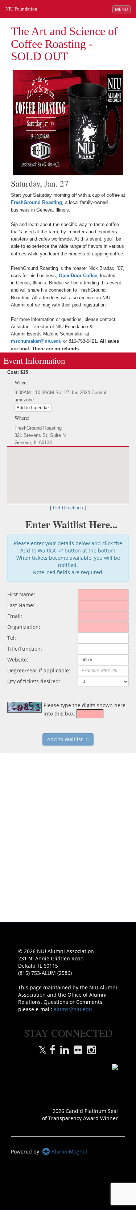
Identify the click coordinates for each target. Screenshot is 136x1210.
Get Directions (68, 507)
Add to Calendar (33, 407)
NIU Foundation (21, 9)
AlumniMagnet (68, 1151)
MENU (123, 9)
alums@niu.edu (73, 1009)
